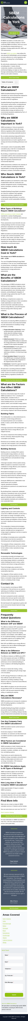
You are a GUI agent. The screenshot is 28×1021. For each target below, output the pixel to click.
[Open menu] (25, 2)
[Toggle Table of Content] (15, 82)
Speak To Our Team (14, 717)
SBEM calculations (12, 53)
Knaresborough (7, 923)
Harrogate (5, 928)
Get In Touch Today (14, 77)
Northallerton (6, 933)
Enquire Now (14, 610)
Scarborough (6, 935)
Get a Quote (13, 33)
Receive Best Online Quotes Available (14, 204)
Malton (4, 926)
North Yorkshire (5, 812)
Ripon (4, 930)
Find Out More (14, 504)
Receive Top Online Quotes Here (14, 380)
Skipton (5, 937)
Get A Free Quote (14, 908)
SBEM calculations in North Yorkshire (11, 214)
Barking (12, 812)
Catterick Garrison (7, 940)
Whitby (4, 942)
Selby (4, 921)
